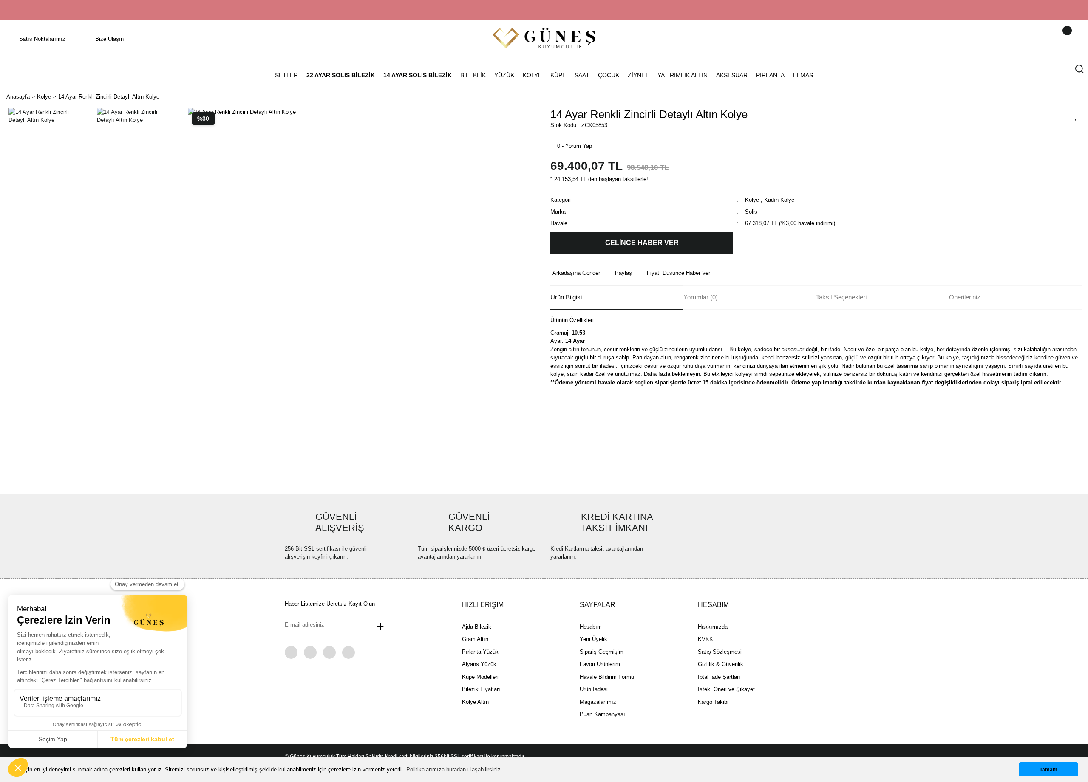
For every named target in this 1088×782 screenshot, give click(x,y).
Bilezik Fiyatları (481, 689)
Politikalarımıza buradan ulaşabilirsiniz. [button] (454, 769)
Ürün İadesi (594, 689)
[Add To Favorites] (1076, 115)
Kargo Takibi (713, 702)
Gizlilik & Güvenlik (720, 664)
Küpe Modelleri (480, 677)
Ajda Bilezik (476, 627)
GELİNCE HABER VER (642, 242)
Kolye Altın (475, 702)
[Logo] (544, 38)
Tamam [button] (1048, 769)
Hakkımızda (713, 627)
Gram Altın (475, 639)
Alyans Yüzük (479, 664)
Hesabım (591, 627)
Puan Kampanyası (602, 714)
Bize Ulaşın (109, 39)
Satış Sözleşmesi (720, 652)
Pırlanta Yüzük (480, 652)
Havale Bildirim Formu (607, 677)
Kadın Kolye (779, 200)
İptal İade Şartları (719, 677)
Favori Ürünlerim (600, 664)
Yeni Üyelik (593, 639)
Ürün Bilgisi (566, 297)
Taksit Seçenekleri (841, 297)
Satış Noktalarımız (42, 39)
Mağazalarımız (598, 702)
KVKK (705, 639)
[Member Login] (1056, 38)
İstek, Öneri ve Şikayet (726, 689)
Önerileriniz (964, 297)
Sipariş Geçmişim (601, 652)
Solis (751, 212)
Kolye (752, 200)
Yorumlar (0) (700, 297)
